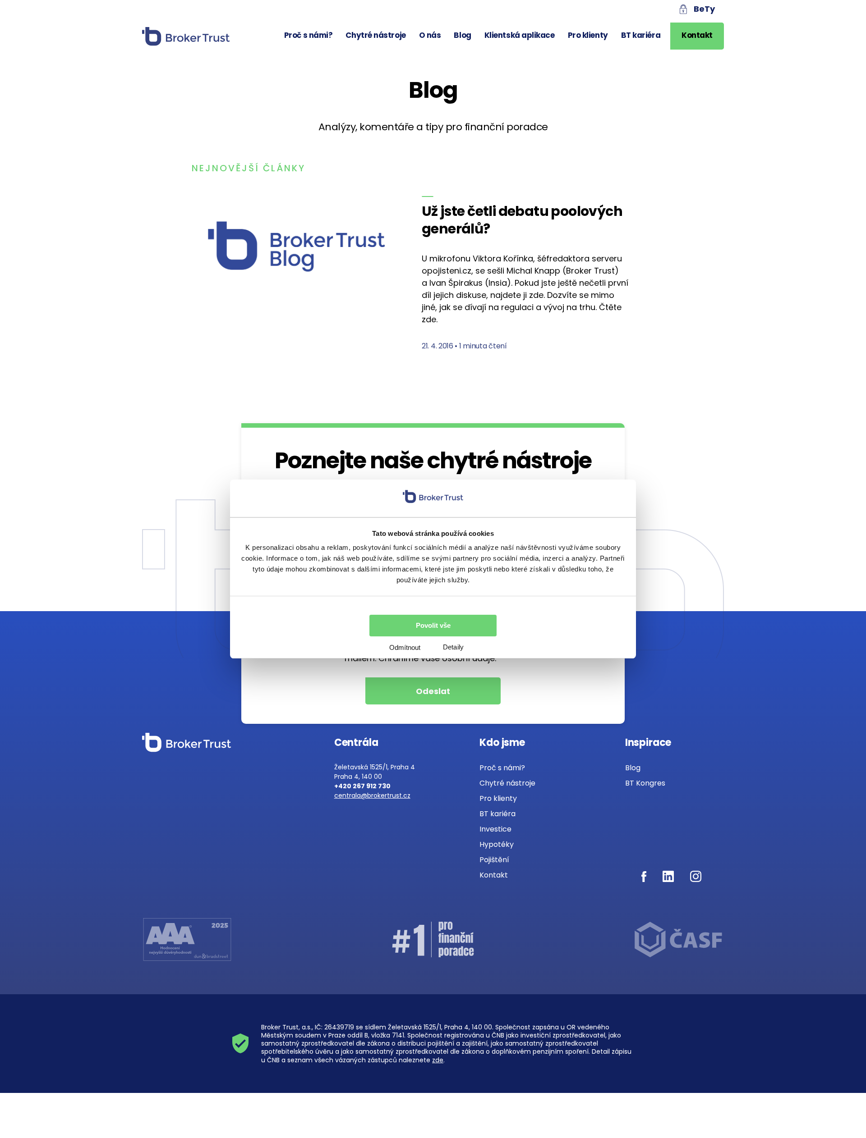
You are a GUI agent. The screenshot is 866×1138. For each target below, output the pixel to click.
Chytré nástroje (375, 35)
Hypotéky (496, 844)
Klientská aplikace (519, 35)
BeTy (704, 8)
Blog (462, 35)
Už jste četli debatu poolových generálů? (522, 219)
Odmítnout (404, 647)
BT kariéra (641, 35)
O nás (430, 35)
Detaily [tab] (453, 647)
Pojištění (494, 860)
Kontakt (697, 35)
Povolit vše (433, 625)
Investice (495, 829)
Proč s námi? (308, 35)
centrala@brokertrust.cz (372, 795)
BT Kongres (645, 783)
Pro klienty (588, 35)
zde (437, 1060)
